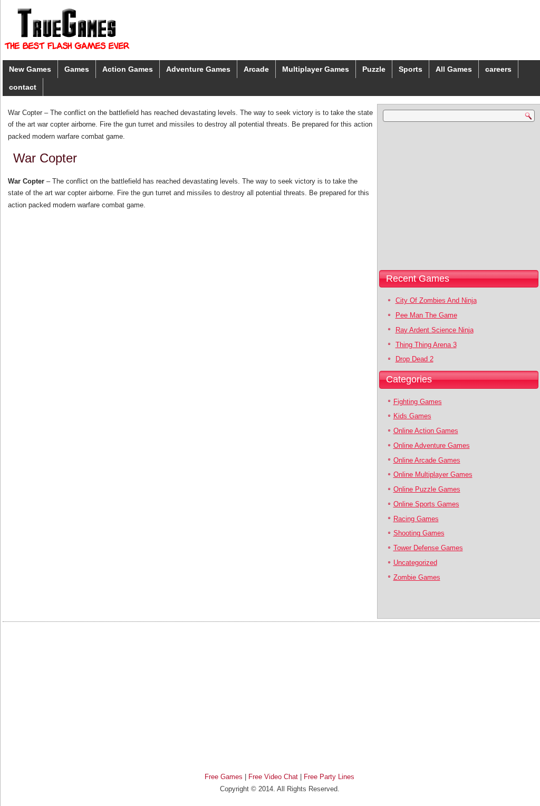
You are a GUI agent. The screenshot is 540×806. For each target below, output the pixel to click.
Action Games (127, 69)
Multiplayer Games (315, 69)
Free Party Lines (329, 777)
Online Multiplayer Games (432, 474)
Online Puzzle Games (426, 489)
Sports (410, 69)
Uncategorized (415, 563)
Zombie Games (416, 577)
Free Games (224, 777)
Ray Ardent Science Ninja (435, 330)
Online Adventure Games (431, 445)
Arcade (256, 69)
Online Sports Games (426, 504)
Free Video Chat (273, 777)
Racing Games (416, 519)
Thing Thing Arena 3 (426, 345)
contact (22, 87)
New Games (30, 69)
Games (76, 69)
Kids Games (412, 416)
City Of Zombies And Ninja (436, 300)
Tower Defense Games (428, 548)
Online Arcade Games (426, 460)
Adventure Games (198, 69)
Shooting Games (419, 533)
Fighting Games (417, 402)
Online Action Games (425, 431)
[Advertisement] (446, 196)
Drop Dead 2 (414, 359)
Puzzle (373, 69)
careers (498, 69)
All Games (454, 69)
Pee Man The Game (426, 315)
